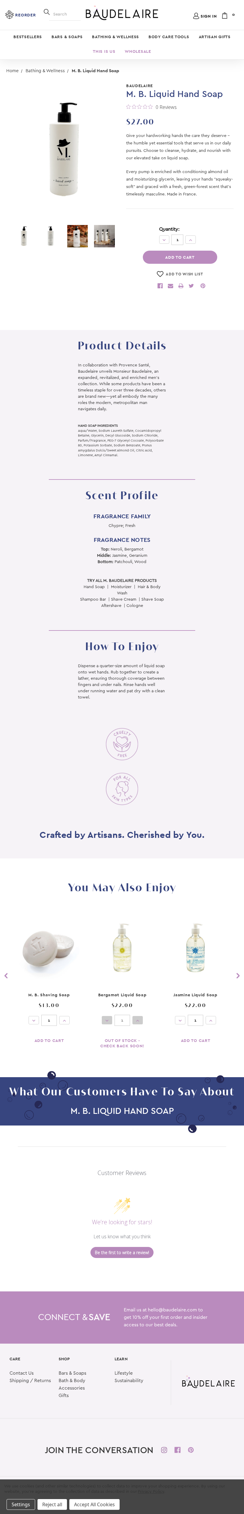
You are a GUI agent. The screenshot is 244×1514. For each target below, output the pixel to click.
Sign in (209, 16)
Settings (21, 1504)
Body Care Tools (168, 36)
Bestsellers (27, 36)
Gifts (64, 1395)
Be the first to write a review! (122, 1252)
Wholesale (138, 51)
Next (238, 975)
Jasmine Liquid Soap (195, 994)
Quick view (49, 948)
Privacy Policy (151, 1492)
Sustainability (129, 1380)
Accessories (72, 1388)
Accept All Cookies (94, 1504)
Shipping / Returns (30, 1380)
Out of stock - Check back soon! (122, 1043)
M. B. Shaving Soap (49, 994)
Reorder (25, 15)
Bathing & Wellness (115, 36)
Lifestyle (124, 1373)
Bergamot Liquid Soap (122, 994)
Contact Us (22, 1373)
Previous (6, 975)
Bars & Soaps (66, 36)
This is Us (104, 51)
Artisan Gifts (215, 36)
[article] (49, 982)
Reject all (52, 1504)
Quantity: (169, 229)
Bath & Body (72, 1380)
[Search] (46, 11)
